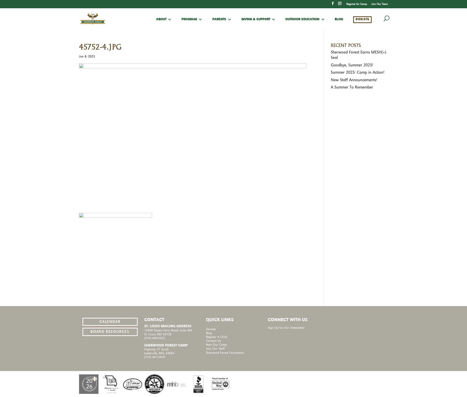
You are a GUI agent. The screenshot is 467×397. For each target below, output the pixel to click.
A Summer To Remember (352, 87)
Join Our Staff (215, 348)
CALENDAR (110, 322)
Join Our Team (379, 4)
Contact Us (213, 341)
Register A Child (216, 337)
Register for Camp (356, 4)
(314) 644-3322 (154, 338)
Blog (339, 19)
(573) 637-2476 (154, 357)
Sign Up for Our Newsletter (286, 327)
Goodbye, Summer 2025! (352, 65)
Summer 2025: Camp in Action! (357, 72)
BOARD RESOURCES (109, 332)
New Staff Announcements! (354, 80)
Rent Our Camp (216, 344)
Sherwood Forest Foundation (225, 352)
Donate (362, 19)
